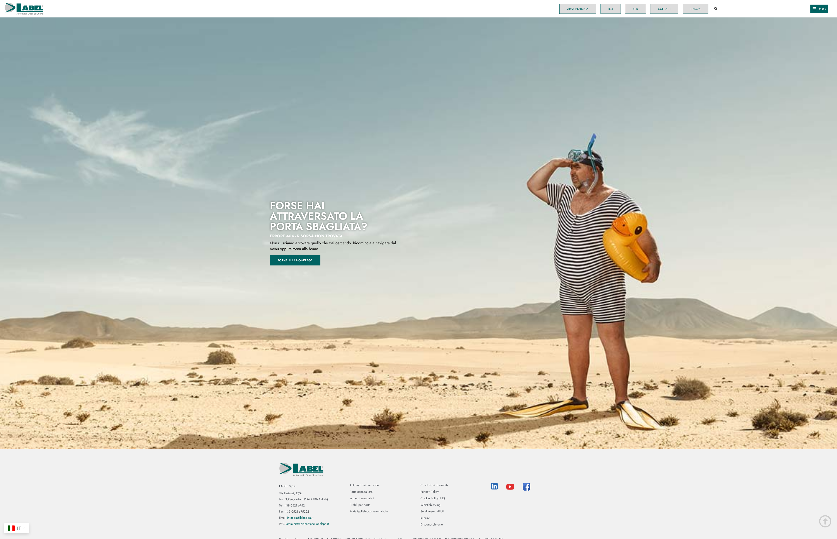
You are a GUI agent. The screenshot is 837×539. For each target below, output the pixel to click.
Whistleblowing (430, 505)
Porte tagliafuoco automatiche (369, 511)
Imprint (424, 518)
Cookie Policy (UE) (432, 498)
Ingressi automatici (362, 498)
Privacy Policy (429, 491)
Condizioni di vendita (434, 485)
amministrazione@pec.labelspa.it (307, 524)
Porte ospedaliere (361, 491)
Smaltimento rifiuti (432, 511)
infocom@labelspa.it (300, 517)
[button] (716, 9)
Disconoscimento (431, 524)
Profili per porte (360, 505)
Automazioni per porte (364, 485)
